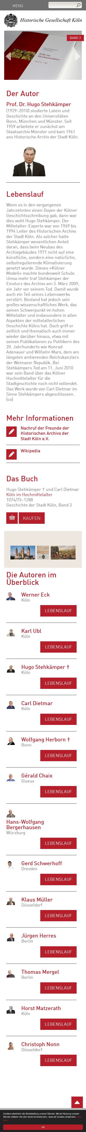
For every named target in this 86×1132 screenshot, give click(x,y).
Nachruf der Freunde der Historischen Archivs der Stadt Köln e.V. (45, 433)
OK (43, 1127)
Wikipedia (30, 451)
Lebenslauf (58, 611)
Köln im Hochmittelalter (29, 495)
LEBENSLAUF (58, 756)
